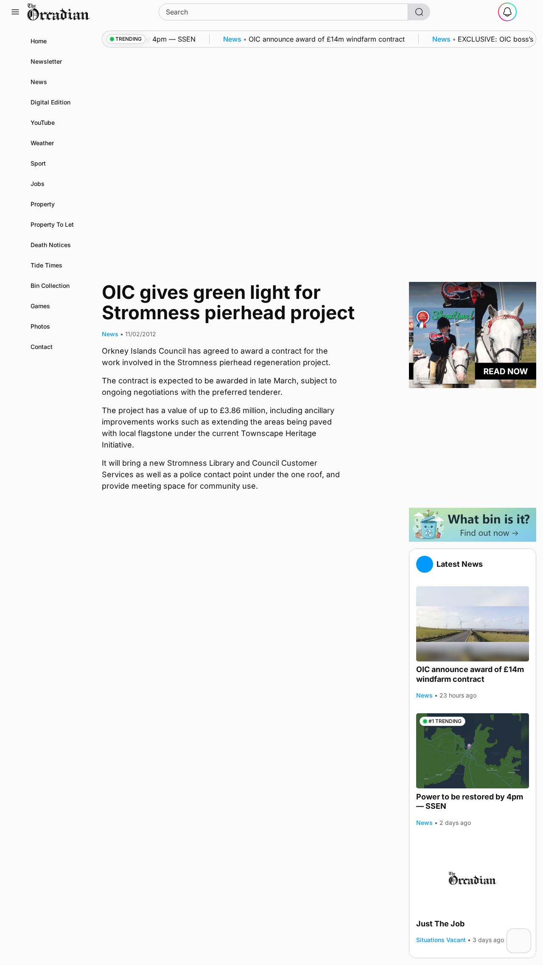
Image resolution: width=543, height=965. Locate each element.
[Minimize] (525, 934)
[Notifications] (507, 11)
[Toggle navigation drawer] (15, 11)
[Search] (419, 11)
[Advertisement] (472, 448)
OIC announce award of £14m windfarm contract (470, 674)
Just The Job (440, 923)
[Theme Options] (527, 11)
